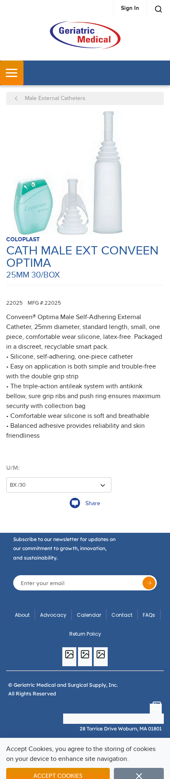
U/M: (13, 468)
